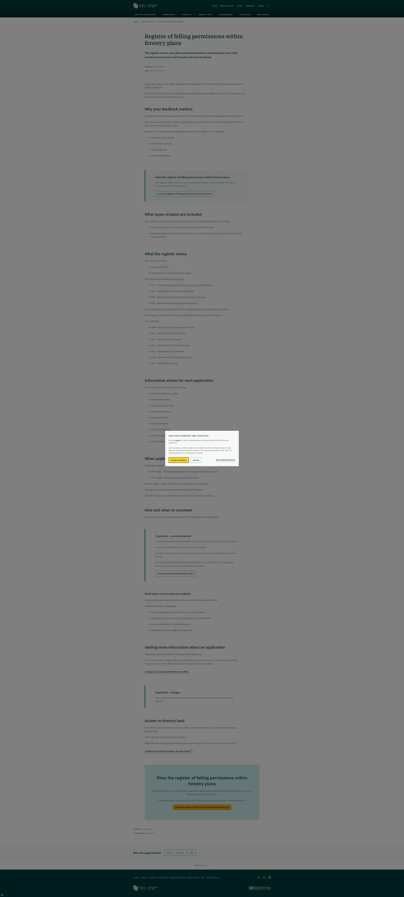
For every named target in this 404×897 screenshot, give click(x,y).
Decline (196, 460)
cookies (177, 440)
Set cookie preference (225, 460)
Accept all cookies (179, 460)
